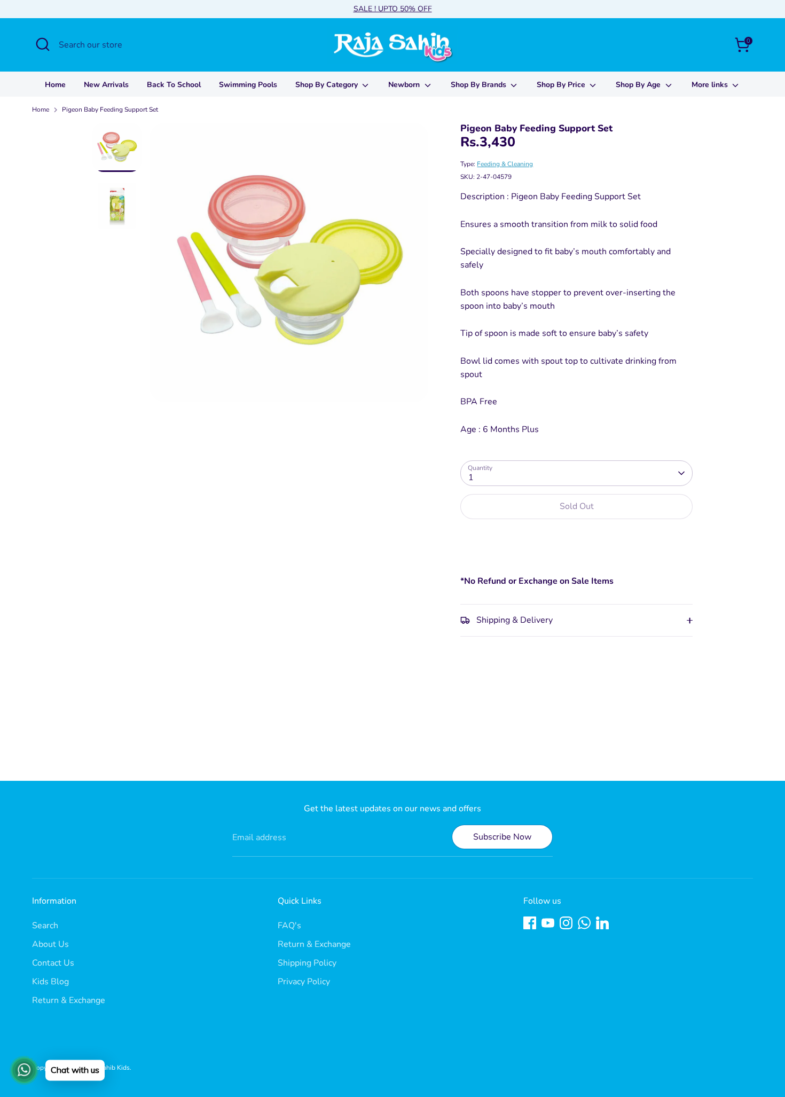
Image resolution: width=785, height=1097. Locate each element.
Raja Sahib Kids (107, 1067)
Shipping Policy (307, 963)
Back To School (174, 85)
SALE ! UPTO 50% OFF (393, 9)
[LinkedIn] (602, 922)
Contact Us (53, 963)
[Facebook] (529, 922)
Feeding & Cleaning (505, 164)
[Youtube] (547, 922)
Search (45, 925)
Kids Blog (50, 982)
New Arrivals (106, 85)
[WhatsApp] (584, 922)
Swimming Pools (248, 85)
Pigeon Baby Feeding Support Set (110, 109)
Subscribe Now (502, 837)
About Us (50, 944)
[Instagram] (566, 922)
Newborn (405, 85)
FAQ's (289, 925)
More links (711, 85)
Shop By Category (327, 85)
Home (55, 85)
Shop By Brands (479, 85)
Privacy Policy (304, 982)
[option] (289, 266)
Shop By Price (562, 85)
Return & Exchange (68, 1000)
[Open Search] (42, 44)
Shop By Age (639, 85)
